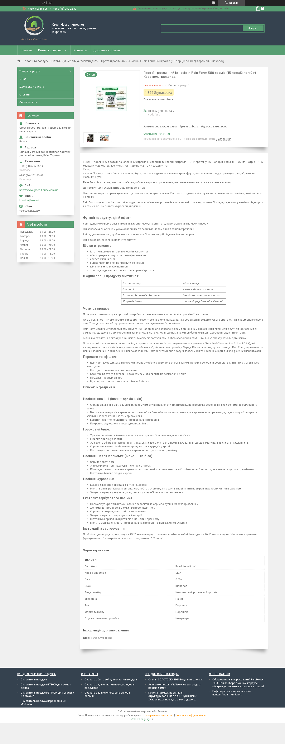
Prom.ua (162, 711)
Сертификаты (28, 102)
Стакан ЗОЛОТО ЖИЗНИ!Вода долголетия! (175, 679)
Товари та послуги (35, 61)
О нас (22, 78)
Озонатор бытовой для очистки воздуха (110, 679)
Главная (26, 50)
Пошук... (253, 28)
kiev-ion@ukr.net (29, 200)
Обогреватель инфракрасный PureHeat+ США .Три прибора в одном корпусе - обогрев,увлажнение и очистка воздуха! (238, 683)
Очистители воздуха (34, 679)
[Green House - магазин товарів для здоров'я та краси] (33, 28)
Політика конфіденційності (191, 715)
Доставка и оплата (106, 50)
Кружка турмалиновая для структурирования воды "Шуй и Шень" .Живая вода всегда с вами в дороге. (172, 696)
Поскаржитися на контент (158, 715)
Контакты (80, 50)
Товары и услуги (29, 71)
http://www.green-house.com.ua (38, 190)
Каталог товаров (50, 50)
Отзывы (24, 94)
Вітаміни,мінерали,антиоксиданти (75, 61)
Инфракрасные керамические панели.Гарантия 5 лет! (231, 693)
